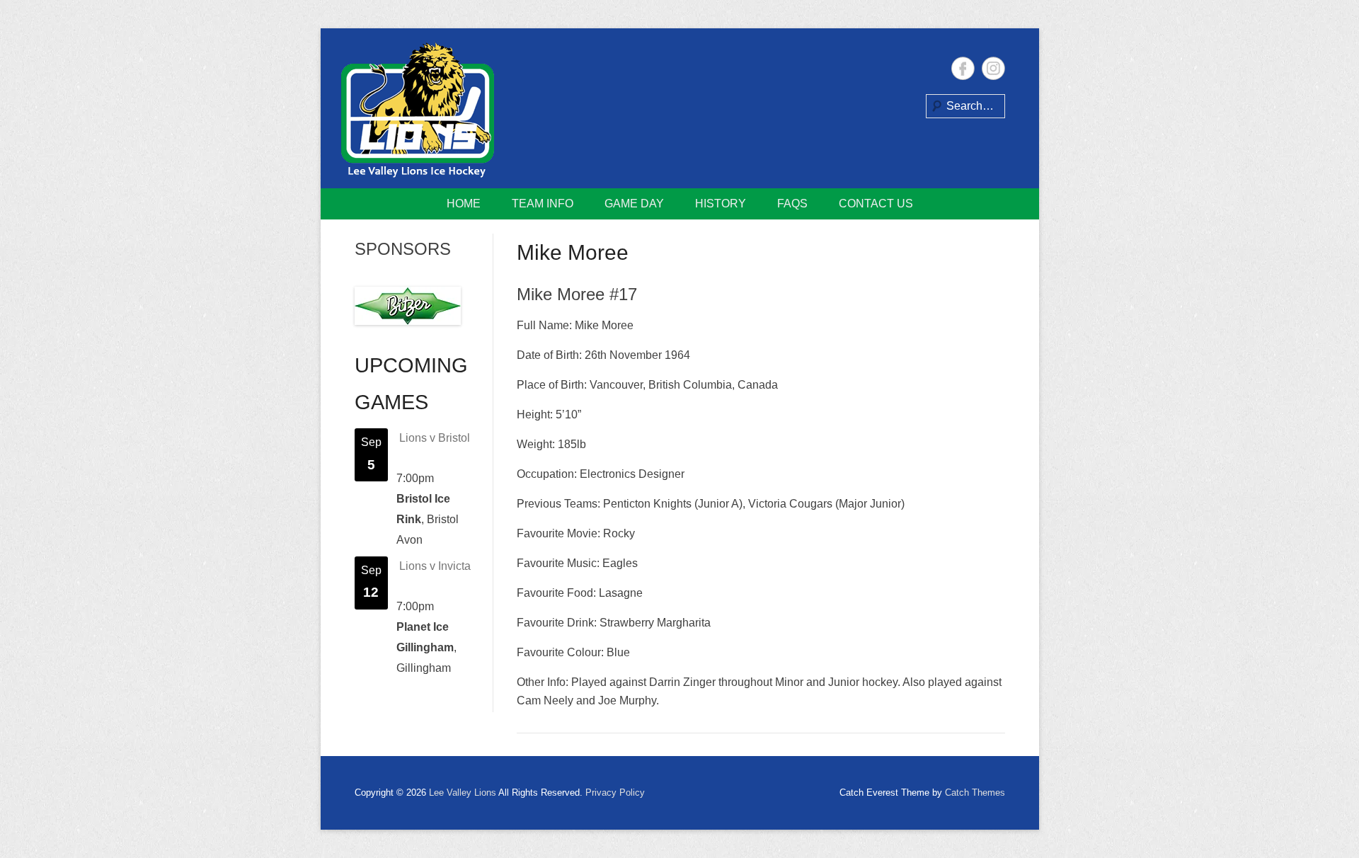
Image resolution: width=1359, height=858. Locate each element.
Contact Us (876, 204)
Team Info (542, 204)
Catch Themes (975, 792)
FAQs (792, 204)
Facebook (963, 68)
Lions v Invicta (435, 566)
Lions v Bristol (434, 438)
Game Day (634, 204)
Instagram (993, 68)
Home (464, 204)
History (720, 204)
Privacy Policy (615, 792)
